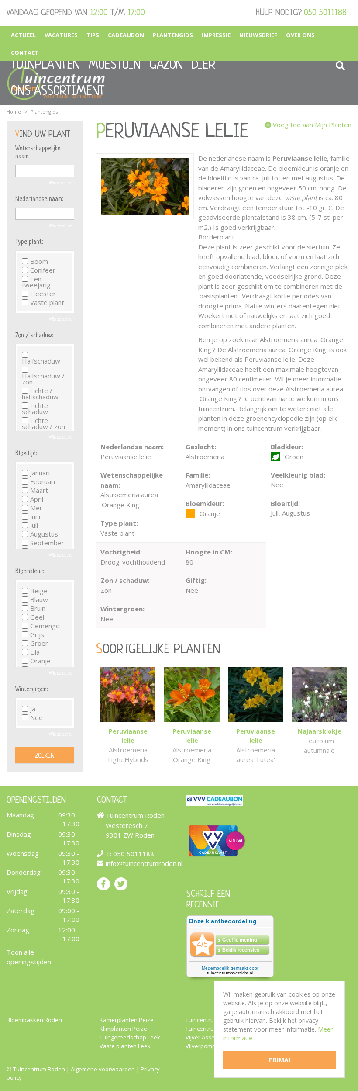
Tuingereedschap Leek (130, 1037)
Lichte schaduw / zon (43, 423)
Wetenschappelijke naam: (37, 152)
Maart (39, 490)
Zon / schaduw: (34, 335)
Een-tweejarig (36, 282)
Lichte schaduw (35, 408)
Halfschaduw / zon (43, 378)
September (47, 543)
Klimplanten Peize (123, 1028)
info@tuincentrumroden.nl (144, 863)
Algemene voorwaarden (103, 1069)
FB (103, 883)
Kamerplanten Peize (127, 1020)
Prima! (279, 1060)
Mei (35, 508)
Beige (39, 591)
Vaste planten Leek (125, 1046)
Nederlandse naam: (39, 199)
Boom (39, 261)
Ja (32, 709)
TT (120, 883)
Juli (34, 525)
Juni (35, 516)
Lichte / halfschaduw (40, 394)
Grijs (37, 634)
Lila (35, 652)
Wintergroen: (31, 689)
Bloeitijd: (26, 453)
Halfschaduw (41, 360)
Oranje (40, 661)
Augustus (44, 534)
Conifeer (42, 270)
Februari (42, 481)
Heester (43, 294)
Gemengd (45, 626)
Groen (39, 643)
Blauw (39, 599)
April (36, 499)
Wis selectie (60, 183)
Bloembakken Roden (34, 1020)
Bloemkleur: (29, 571)
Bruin (37, 608)
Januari (40, 473)
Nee (36, 717)
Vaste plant (47, 302)
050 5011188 (325, 13)
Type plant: (29, 242)
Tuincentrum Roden (39, 1069)
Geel (37, 617)
